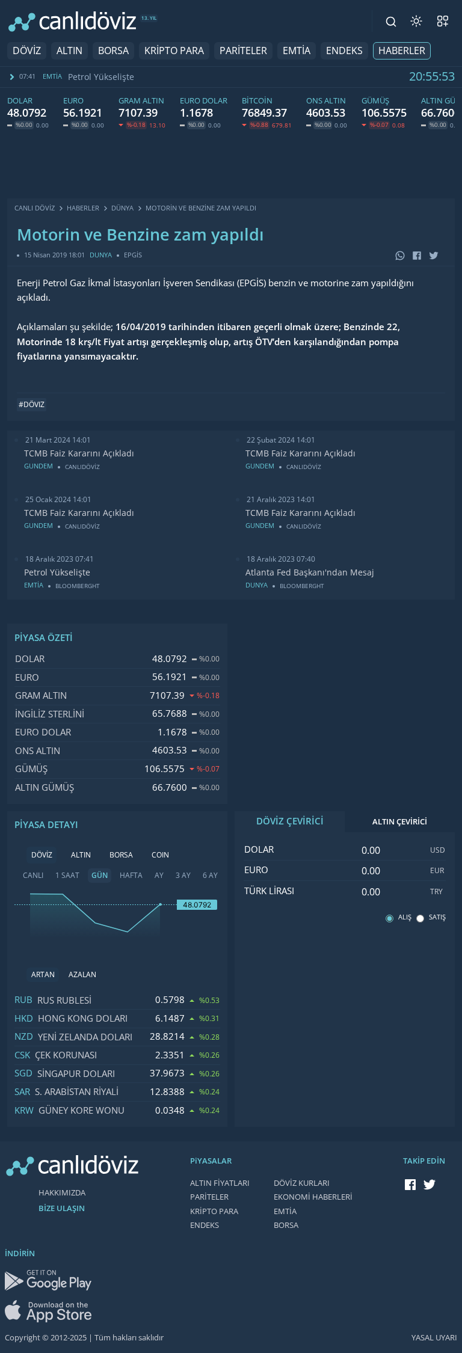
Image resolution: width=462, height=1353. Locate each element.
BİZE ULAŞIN (61, 1208)
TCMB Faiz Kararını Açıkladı (79, 453)
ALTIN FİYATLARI (220, 1183)
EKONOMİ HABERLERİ (313, 1196)
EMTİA (296, 51)
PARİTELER (243, 51)
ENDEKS (344, 51)
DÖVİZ (27, 51)
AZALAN (82, 975)
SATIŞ (437, 917)
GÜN (99, 875)
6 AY (210, 875)
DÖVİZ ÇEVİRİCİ (290, 821)
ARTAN (43, 975)
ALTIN (69, 51)
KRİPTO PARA (174, 51)
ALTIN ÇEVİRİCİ (399, 821)
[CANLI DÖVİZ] (72, 21)
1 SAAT (67, 875)
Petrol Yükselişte (101, 77)
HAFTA (131, 875)
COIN (160, 855)
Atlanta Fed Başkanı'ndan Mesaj (309, 572)
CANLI (33, 875)
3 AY (183, 875)
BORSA (113, 51)
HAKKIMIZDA (61, 1192)
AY (159, 875)
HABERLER (401, 51)
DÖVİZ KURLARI (302, 1183)
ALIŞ (404, 917)
